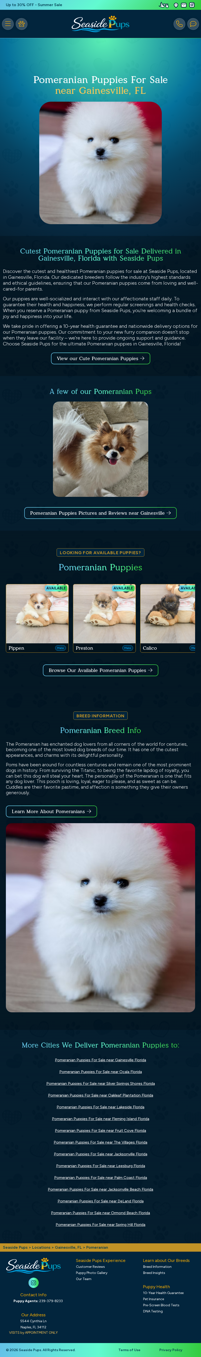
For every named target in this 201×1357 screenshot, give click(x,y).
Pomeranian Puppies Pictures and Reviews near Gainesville (98, 513)
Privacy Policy (170, 1350)
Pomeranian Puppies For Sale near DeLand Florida (101, 1201)
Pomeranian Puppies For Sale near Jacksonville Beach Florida (100, 1189)
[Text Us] (193, 24)
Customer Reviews (90, 1267)
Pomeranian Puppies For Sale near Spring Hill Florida (100, 1224)
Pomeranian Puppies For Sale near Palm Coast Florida (100, 1177)
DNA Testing (153, 1311)
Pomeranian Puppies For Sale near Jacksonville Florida (100, 1154)
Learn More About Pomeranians (48, 811)
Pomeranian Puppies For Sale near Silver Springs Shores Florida (100, 1083)
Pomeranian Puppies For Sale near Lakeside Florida (100, 1107)
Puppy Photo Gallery (91, 1273)
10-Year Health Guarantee (163, 1293)
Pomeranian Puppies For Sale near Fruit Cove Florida (100, 1130)
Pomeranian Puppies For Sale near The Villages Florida (100, 1142)
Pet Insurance (153, 1299)
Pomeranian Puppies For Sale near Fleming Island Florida (100, 1118)
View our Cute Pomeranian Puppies (98, 358)
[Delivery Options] (164, 5)
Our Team (83, 1279)
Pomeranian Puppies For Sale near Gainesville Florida (100, 1060)
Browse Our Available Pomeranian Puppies (97, 670)
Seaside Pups (15, 1247)
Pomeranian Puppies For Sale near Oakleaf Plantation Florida (100, 1095)
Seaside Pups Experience (101, 1260)
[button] (176, 5)
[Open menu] (8, 24)
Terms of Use (129, 1350)
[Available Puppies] (21, 24)
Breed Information (157, 1267)
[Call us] (179, 24)
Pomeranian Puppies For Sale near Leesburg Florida (100, 1165)
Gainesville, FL (69, 1247)
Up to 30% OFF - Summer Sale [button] (34, 4)
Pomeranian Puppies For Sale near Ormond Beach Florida (100, 1212)
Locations (41, 1247)
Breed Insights (154, 1273)
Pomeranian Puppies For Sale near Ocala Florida (100, 1071)
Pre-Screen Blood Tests (161, 1305)
